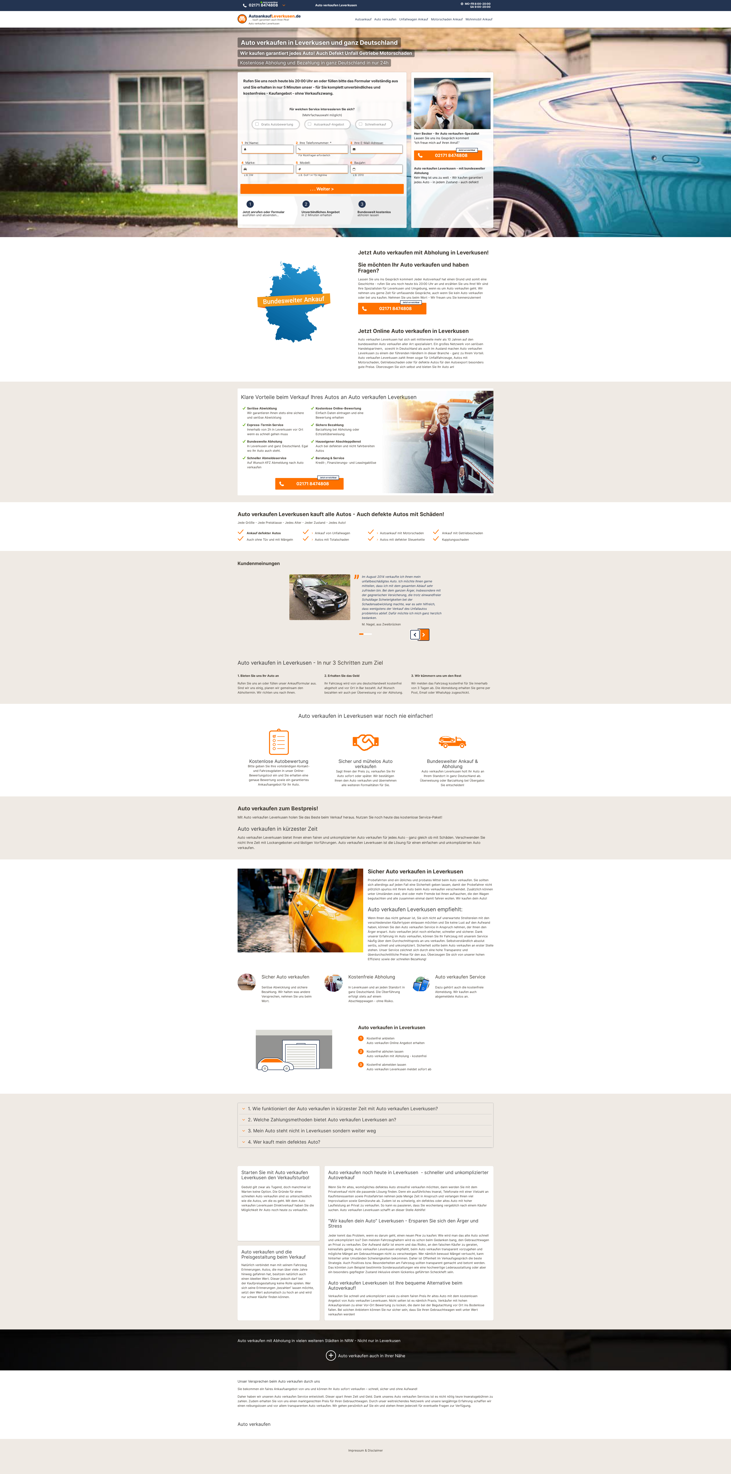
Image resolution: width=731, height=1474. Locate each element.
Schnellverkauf (375, 124)
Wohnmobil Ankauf (478, 19)
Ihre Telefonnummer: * (313, 143)
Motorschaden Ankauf (447, 19)
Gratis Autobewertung (277, 124)
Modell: (303, 163)
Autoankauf (363, 19)
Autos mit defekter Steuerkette (402, 539)
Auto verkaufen (385, 19)
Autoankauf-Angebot (329, 124)
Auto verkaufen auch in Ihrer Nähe (366, 1355)
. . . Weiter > (322, 188)
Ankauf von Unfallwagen (332, 533)
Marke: (248, 163)
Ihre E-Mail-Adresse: (366, 143)
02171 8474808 (263, 4)
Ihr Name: (250, 143)
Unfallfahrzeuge (440, 358)
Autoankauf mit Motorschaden (402, 533)
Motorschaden (368, 362)
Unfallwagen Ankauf (413, 19)
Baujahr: (358, 163)
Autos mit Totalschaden (332, 539)
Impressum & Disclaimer (365, 1450)
